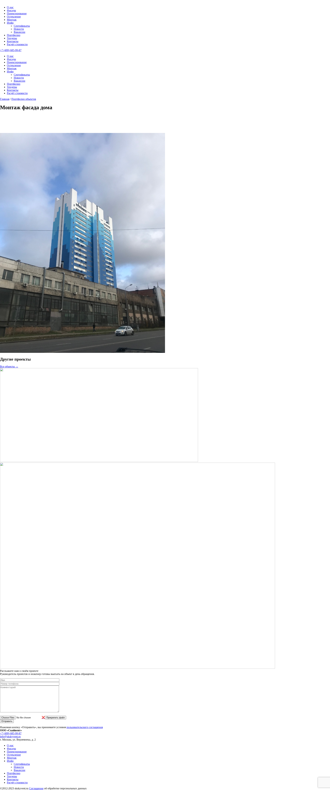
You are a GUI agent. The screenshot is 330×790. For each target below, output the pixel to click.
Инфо (10, 22)
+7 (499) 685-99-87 (10, 50)
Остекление (14, 16)
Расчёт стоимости (17, 44)
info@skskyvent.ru (10, 736)
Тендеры (12, 38)
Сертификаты (22, 25)
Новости (19, 28)
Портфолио (13, 35)
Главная (4, 99)
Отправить (6, 721)
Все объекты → (9, 366)
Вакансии (19, 32)
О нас (10, 7)
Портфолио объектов (23, 99)
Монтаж (11, 19)
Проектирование (17, 13)
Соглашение (36, 788)
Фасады (11, 10)
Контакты (12, 41)
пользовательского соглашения (85, 727)
